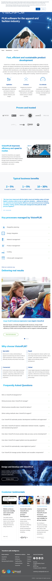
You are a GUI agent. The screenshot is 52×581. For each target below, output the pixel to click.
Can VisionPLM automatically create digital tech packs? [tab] (19, 446)
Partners (29, 561)
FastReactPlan (18, 561)
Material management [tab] (13, 239)
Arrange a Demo (10, 479)
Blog (28, 563)
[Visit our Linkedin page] (40, 558)
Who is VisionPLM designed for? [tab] (12, 395)
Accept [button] (38, 9)
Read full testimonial (11, 334)
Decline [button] (43, 9)
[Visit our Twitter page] (37, 558)
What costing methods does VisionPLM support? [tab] (16, 413)
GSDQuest (17, 559)
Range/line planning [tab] (13, 227)
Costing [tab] (9, 252)
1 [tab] (24, 338)
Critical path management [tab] (15, 258)
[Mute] (46, 156)
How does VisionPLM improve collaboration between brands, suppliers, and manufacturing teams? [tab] (23, 427)
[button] (38, 151)
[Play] (28, 156)
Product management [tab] (13, 245)
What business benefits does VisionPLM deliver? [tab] (17, 407)
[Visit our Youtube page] (42, 558)
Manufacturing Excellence (7, 561)
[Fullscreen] (48, 156)
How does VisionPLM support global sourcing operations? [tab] (19, 440)
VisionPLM (4, 556)
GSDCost (4, 559)
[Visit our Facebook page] (34, 558)
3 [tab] (27, 338)
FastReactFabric (19, 563)
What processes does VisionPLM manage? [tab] (15, 401)
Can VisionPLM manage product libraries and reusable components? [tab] (23, 452)
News (28, 565)
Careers (29, 559)
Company (29, 556)
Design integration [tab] (12, 233)
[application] (38, 151)
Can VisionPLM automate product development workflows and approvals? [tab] (24, 419)
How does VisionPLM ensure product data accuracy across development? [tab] (24, 434)
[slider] (38, 156)
